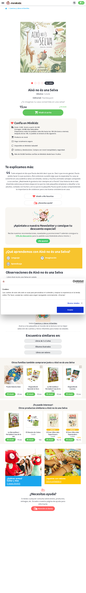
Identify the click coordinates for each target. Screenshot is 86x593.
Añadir (11, 394)
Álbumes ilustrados (43, 347)
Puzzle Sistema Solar (13, 387)
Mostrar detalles (74, 303)
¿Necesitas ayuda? (45, 203)
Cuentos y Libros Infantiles (19, 8)
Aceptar (70, 310)
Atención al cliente (45, 509)
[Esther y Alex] (23, 462)
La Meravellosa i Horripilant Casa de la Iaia (52, 389)
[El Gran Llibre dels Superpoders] (72, 420)
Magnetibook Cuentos (72, 388)
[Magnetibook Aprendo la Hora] (33, 375)
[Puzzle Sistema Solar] (13, 375)
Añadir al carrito (44, 112)
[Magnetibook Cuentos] (72, 375)
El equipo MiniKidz (13, 483)
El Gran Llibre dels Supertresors (52, 433)
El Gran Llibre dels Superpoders (72, 433)
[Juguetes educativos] (14, 3)
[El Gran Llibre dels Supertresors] (53, 420)
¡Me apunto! (43, 241)
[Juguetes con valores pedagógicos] (63, 462)
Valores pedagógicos (53, 481)
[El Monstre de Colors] (33, 420)
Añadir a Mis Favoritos (45, 196)
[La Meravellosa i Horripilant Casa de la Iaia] (53, 375)
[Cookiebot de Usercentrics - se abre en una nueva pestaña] (74, 281)
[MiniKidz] (6, 8)
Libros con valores (43, 352)
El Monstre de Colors (33, 432)
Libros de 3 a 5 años (43, 341)
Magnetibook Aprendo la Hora (33, 388)
